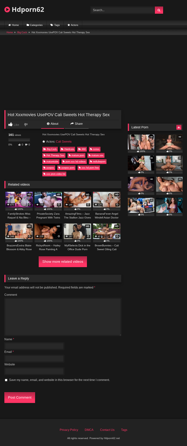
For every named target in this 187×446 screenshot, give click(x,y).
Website (9, 364)
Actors (74, 25)
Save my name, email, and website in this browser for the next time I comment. (59, 379)
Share (78, 123)
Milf (84, 149)
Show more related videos (62, 261)
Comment (10, 294)
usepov (50, 167)
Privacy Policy (69, 429)
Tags (57, 25)
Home (15, 25)
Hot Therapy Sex (55, 155)
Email (9, 351)
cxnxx (96, 149)
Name (9, 339)
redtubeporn (99, 161)
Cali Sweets (64, 141)
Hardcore (69, 149)
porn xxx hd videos (76, 161)
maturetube (52, 161)
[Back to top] (176, 435)
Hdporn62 (27, 9)
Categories (36, 25)
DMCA (89, 429)
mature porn (78, 155)
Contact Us (107, 429)
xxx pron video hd (55, 173)
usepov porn (67, 167)
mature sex (97, 155)
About (54, 123)
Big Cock (22, 32)
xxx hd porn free (90, 167)
